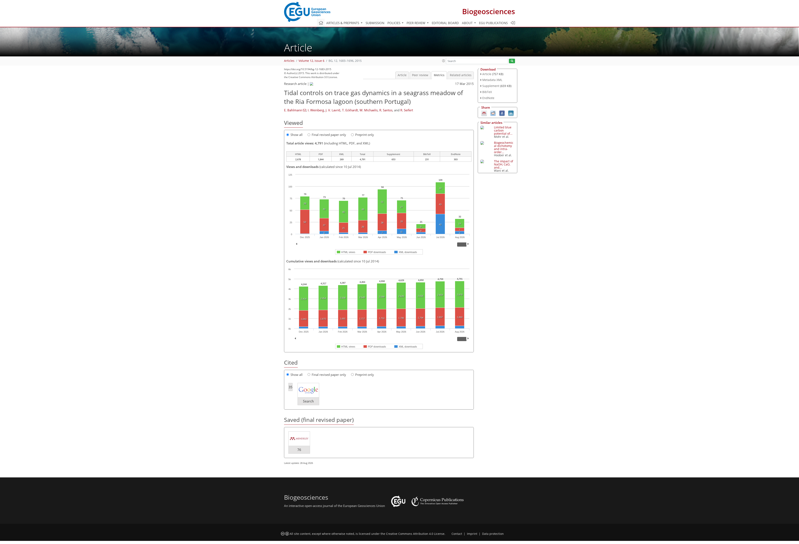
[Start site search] (512, 61)
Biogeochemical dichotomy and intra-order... (503, 147)
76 (299, 449)
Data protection (493, 534)
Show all (296, 135)
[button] (443, 61)
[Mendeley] (484, 113)
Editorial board (445, 23)
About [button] (467, 23)
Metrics (439, 75)
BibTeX (487, 92)
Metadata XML (492, 80)
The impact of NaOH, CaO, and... (503, 164)
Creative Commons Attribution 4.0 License (415, 534)
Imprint (472, 534)
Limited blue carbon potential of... (503, 130)
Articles (289, 61)
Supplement (490, 86)
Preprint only (364, 135)
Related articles (460, 75)
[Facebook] (502, 113)
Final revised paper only (329, 135)
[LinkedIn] (511, 113)
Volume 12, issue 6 (311, 61)
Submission (375, 23)
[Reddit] (493, 113)
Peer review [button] (416, 23)
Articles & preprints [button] (343, 23)
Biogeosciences (488, 11)
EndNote (488, 98)
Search (308, 401)
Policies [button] (394, 23)
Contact (457, 534)
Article (402, 75)
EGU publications (493, 23)
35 (290, 387)
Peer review (420, 75)
